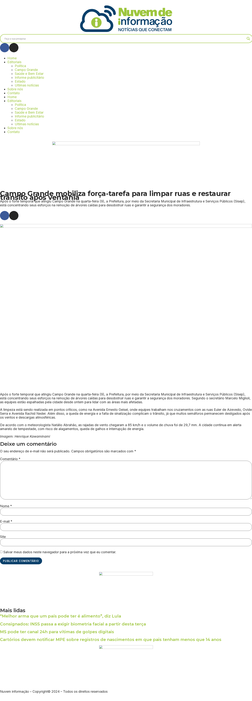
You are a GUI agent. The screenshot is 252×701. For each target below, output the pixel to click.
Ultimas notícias (27, 85)
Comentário (10, 459)
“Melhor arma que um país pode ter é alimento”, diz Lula (60, 616)
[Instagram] (13, 47)
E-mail (6, 521)
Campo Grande (26, 70)
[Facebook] (4, 47)
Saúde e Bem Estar (29, 74)
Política (20, 66)
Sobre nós (15, 89)
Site (3, 536)
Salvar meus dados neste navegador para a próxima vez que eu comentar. (59, 552)
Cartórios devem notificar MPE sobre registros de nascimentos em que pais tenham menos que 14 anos (110, 639)
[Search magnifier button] (248, 38)
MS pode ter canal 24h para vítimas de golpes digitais (57, 631)
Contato (13, 93)
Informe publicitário (29, 77)
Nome (6, 506)
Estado (20, 81)
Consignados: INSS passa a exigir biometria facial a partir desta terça (73, 624)
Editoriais (14, 62)
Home (12, 58)
